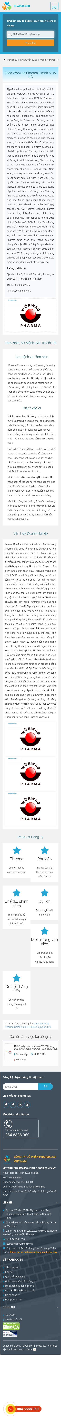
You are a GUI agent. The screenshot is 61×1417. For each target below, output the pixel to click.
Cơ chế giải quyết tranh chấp (20, 1290)
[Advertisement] (30, 1385)
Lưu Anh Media (24, 1349)
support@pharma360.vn (20, 1243)
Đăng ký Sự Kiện (13, 1299)
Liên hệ (9, 1272)
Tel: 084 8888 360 (15, 1239)
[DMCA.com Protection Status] (28, 1326)
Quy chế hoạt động (15, 1276)
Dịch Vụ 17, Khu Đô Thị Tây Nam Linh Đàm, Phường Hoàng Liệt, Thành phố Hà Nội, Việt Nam (28, 1214)
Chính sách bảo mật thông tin (20, 1281)
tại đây (53, 1252)
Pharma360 (39, 1345)
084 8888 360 (17, 1134)
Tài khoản (10, 1315)
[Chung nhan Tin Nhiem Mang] (28, 1334)
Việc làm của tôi (13, 1319)
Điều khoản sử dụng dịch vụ (19, 1285)
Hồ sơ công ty (12, 1295)
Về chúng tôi (11, 1267)
